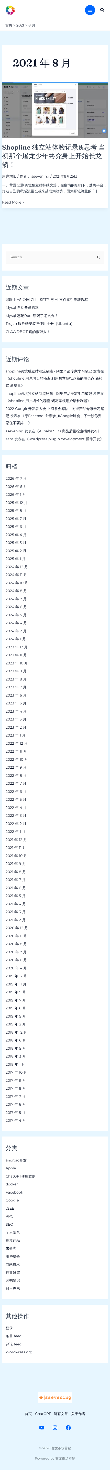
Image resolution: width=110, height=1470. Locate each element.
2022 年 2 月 (16, 823)
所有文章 (61, 1413)
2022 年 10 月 (17, 759)
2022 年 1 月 (16, 831)
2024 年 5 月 (16, 615)
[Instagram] (55, 1427)
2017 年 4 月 (16, 1120)
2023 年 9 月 (16, 671)
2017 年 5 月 (16, 1112)
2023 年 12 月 (17, 647)
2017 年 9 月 (16, 1080)
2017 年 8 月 (16, 1088)
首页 (28, 1413)
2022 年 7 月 (16, 783)
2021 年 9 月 (16, 863)
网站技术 (13, 1264)
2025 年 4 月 (16, 534)
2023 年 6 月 (16, 695)
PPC (9, 1216)
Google (12, 1200)
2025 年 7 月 (16, 518)
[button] (102, 10)
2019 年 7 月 (16, 1000)
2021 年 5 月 (16, 895)
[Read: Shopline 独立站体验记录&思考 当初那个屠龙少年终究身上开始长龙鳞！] (55, 109)
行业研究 (13, 1272)
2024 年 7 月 (16, 599)
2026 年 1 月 (16, 494)
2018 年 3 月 (16, 1056)
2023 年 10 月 (17, 663)
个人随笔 (13, 1232)
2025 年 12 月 (17, 502)
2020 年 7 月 (16, 952)
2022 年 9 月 (16, 767)
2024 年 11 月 (16, 574)
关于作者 (78, 1413)
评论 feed (13, 1344)
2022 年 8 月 (16, 775)
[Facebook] (68, 1427)
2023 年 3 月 (16, 719)
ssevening (15, 431)
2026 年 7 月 (16, 478)
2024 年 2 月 (16, 631)
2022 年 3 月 (16, 815)
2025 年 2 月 (16, 551)
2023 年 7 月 (16, 687)
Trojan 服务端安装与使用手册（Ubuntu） (40, 323)
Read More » (13, 202)
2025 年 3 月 (16, 542)
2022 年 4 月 (16, 807)
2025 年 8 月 (16, 510)
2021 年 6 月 (16, 888)
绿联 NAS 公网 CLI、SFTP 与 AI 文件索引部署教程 (47, 299)
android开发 (16, 1160)
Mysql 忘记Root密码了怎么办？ (32, 315)
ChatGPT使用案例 (21, 1176)
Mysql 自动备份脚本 (22, 307)
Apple (11, 1168)
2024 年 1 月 (16, 639)
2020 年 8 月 (16, 944)
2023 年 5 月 (16, 703)
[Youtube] (41, 1427)
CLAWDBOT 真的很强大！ (28, 331)
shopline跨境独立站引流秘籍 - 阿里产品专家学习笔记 (49, 371)
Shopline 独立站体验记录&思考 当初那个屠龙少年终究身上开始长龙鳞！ (53, 156)
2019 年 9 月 (16, 992)
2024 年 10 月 (17, 583)
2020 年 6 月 (16, 960)
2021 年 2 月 (16, 920)
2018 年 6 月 (16, 1040)
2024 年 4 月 (16, 623)
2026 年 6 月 (16, 486)
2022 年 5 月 (16, 799)
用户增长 (9, 176)
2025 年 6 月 (16, 526)
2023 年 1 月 (16, 735)
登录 (9, 1328)
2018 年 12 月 (16, 1032)
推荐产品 (13, 1240)
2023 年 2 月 (16, 727)
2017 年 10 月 (16, 1072)
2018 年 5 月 (16, 1048)
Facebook (14, 1192)
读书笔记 (13, 1280)
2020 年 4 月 (16, 968)
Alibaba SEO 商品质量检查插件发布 (68, 431)
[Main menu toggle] (90, 10)
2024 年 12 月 (17, 567)
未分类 (11, 1248)
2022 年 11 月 (16, 751)
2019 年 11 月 (16, 984)
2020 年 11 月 (16, 936)
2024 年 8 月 (16, 591)
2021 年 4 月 (16, 904)
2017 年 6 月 (16, 1104)
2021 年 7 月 (16, 879)
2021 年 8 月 (16, 872)
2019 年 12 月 (16, 976)
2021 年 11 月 (16, 847)
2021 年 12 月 (16, 839)
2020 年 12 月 (17, 928)
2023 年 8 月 (16, 679)
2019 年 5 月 (16, 1016)
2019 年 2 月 (16, 1024)
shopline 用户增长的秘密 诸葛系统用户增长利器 (48, 400)
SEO (9, 1224)
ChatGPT (43, 1413)
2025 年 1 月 (16, 558)
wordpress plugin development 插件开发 (64, 439)
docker (12, 1184)
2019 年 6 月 (16, 1008)
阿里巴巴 (13, 1288)
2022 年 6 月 (16, 791)
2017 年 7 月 (16, 1096)
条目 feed (13, 1336)
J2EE (10, 1208)
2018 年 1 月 (15, 1064)
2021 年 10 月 (16, 855)
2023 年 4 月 (16, 711)
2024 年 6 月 (16, 607)
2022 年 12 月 (17, 743)
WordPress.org (19, 1352)
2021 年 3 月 (16, 912)
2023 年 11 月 (16, 655)
